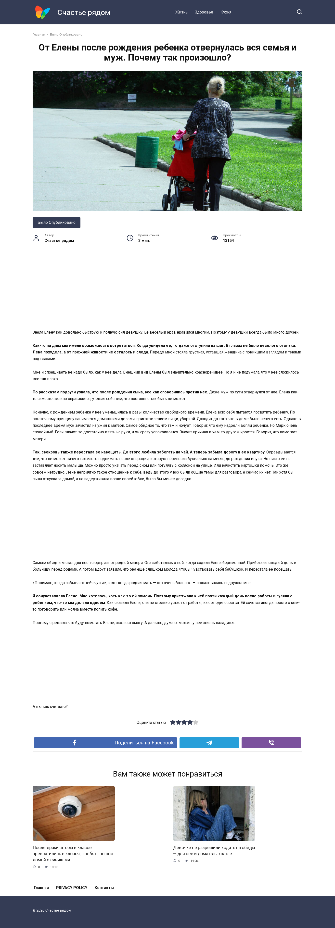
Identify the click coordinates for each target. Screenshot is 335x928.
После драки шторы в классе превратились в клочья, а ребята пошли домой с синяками (73, 853)
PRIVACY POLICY (71, 887)
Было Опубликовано (57, 222)
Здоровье (204, 12)
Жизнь (181, 12)
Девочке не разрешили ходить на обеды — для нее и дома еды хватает (214, 850)
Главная (41, 887)
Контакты (104, 887)
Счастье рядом (83, 12)
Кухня (225, 12)
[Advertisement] (167, 292)
